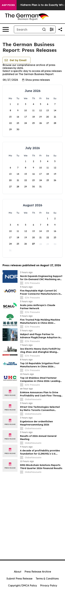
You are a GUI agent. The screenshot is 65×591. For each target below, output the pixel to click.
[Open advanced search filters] (51, 29)
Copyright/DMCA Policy (22, 585)
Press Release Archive (37, 571)
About (17, 571)
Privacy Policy (48, 585)
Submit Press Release (19, 578)
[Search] (44, 29)
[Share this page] (60, 29)
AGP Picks (8, 5)
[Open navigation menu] (6, 29)
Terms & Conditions (47, 578)
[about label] (21, 283)
